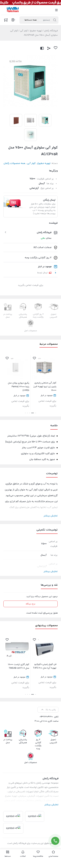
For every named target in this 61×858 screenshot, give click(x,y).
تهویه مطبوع (36, 30)
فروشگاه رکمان (51, 30)
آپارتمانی (34, 188)
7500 (32, 178)
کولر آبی (24, 30)
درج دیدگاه (30, 604)
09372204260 (46, 716)
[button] (35, 694)
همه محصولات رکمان (14, 163)
